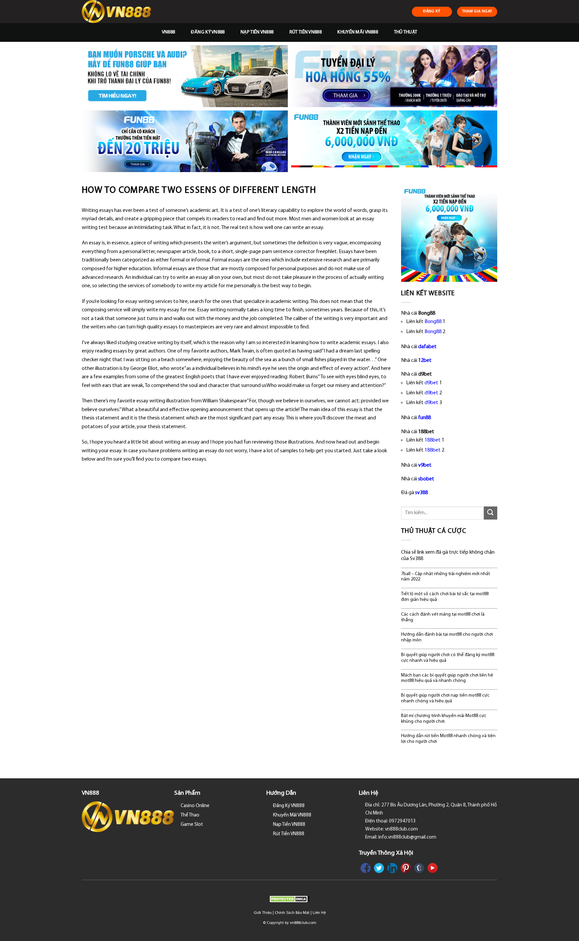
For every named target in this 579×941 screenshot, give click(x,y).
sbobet (426, 479)
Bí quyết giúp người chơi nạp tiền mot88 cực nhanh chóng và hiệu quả (445, 698)
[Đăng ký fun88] (449, 233)
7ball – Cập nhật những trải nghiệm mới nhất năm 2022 (445, 576)
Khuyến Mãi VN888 (357, 32)
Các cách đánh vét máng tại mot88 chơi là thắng (443, 617)
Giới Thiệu (263, 913)
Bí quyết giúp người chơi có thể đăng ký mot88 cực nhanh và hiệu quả (447, 657)
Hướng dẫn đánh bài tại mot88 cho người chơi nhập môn (447, 637)
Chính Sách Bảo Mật (292, 913)
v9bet (425, 465)
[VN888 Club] (117, 11)
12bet (425, 360)
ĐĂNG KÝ (432, 11)
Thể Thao (190, 815)
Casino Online (195, 805)
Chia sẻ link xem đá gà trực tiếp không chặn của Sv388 (448, 555)
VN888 (168, 32)
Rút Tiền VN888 (306, 32)
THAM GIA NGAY (477, 11)
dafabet (427, 346)
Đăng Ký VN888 (208, 32)
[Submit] (490, 513)
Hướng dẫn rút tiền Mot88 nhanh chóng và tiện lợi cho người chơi (448, 738)
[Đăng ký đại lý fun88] (185, 76)
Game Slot (192, 824)
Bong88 (433, 321)
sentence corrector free (299, 251)
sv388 (421, 492)
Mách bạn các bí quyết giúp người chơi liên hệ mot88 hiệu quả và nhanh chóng (447, 678)
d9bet (431, 383)
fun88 (424, 417)
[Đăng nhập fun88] (394, 141)
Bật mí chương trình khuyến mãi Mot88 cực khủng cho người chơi (444, 718)
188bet (433, 440)
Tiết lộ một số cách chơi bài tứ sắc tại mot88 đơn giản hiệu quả (445, 597)
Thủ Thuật (405, 32)
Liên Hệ (319, 913)
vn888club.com (303, 923)
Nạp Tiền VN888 (257, 32)
